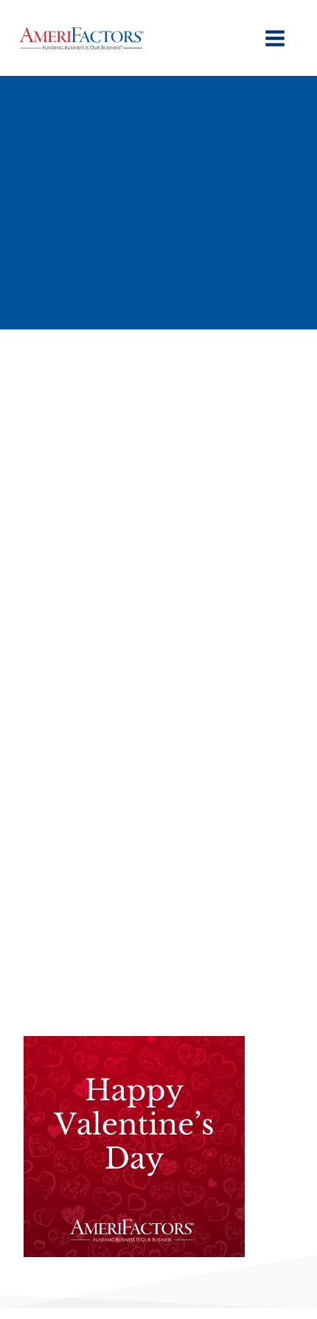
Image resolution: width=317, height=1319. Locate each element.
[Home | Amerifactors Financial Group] (81, 38)
